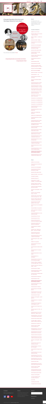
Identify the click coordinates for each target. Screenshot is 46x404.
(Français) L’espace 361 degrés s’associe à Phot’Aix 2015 (35, 367)
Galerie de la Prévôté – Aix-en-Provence (36, 72)
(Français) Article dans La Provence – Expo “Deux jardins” (36, 346)
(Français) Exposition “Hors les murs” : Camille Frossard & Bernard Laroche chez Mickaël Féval (36, 337)
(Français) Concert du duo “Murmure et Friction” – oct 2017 (36, 266)
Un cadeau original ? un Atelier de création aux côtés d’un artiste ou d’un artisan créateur (36, 321)
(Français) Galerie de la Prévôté (35, 63)
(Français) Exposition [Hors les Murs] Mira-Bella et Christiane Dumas (36, 121)
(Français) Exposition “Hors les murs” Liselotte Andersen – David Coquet (36, 292)
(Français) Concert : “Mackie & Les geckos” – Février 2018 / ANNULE (36, 230)
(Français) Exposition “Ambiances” (36, 286)
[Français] (41, 1)
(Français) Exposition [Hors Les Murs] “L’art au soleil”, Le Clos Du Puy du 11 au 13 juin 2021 (36, 89)
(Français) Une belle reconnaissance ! (36, 334)
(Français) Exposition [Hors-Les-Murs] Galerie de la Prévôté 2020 (36, 92)
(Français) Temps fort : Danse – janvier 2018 (36, 239)
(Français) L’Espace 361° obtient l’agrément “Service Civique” (35, 202)
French (16, 52)
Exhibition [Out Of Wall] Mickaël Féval (36, 115)
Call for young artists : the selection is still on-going (36, 210)
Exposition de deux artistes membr (36, 50)
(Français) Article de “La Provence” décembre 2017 (36, 244)
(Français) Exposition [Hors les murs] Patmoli (36, 146)
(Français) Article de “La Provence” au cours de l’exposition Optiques (36, 260)
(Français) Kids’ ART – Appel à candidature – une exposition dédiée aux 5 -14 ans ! (36, 181)
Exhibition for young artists (35, 241)
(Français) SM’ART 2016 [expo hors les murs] (36, 350)
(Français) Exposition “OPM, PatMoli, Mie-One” (36, 289)
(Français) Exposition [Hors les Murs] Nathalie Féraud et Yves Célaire (36, 133)
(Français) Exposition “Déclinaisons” (36, 276)
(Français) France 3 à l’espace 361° (36, 323)
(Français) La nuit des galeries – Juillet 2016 (36, 340)
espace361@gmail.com (9, 392)
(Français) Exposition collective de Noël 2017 (36, 247)
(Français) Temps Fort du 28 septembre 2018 (36, 205)
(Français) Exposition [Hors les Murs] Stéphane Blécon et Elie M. (36, 130)
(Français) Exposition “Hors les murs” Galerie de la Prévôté (36, 353)
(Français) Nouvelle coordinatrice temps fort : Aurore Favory (36, 274)
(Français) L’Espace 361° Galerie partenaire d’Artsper (35, 53)
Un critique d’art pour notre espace (36, 383)
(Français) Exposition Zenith (35, 61)
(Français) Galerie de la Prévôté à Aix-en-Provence (36, 42)
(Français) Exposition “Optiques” (35, 268)
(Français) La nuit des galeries (35, 374)
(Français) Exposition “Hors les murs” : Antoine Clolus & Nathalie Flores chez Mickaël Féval (36, 356)
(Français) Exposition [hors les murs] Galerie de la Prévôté (15, 58)
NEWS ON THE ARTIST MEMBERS (35, 70)
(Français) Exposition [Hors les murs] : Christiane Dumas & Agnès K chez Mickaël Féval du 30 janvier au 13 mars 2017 (36, 155)
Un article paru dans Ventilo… (35, 381)
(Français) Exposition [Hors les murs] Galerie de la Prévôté (36, 107)
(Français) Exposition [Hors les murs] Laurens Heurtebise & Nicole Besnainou (36, 149)
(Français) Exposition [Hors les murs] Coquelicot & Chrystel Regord (36, 142)
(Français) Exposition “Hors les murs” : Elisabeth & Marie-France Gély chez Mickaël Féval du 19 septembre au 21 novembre (36, 332)
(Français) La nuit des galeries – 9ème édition (36, 190)
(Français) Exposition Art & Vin (35, 218)
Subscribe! (33, 398)
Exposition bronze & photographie (36, 167)
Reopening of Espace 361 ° (35, 178)
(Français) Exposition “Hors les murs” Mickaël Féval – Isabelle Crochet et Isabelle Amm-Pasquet (36, 313)
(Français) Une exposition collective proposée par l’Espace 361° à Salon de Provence (36, 66)
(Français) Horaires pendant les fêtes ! (36, 318)
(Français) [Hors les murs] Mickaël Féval (36, 102)
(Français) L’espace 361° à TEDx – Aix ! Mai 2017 (36, 310)
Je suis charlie (33, 379)
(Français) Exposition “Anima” (21, 60)
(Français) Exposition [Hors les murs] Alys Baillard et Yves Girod (36, 124)
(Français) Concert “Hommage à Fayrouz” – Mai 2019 (35, 193)
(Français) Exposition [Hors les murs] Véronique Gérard (36, 139)
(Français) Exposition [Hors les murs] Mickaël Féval (36, 110)
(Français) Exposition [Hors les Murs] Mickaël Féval (36, 118)
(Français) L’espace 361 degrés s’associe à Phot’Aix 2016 (35, 326)
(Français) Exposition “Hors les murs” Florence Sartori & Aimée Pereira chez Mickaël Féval (36, 359)
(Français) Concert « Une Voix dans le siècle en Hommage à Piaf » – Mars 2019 (36, 196)
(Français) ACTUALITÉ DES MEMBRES (36, 68)
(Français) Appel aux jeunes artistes (36, 372)
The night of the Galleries (34, 176)
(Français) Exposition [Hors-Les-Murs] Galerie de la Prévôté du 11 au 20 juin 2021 (36, 86)
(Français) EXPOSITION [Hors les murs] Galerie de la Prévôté (36, 127)
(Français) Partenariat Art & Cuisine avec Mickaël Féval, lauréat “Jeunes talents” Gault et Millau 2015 (36, 370)
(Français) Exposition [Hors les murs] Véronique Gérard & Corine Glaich (36, 152)
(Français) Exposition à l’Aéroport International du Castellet (35, 48)
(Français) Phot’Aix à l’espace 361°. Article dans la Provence (36, 343)
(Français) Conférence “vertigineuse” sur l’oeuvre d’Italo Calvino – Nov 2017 (36, 263)
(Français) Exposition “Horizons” (35, 216)
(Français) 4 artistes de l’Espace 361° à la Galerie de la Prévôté (36, 56)
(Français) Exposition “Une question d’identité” (36, 250)
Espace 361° (29, 1)
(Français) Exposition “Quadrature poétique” (36, 227)
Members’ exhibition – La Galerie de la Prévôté (36, 37)
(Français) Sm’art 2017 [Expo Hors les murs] (36, 307)
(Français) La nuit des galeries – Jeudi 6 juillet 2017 (36, 297)
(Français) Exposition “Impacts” (35, 294)
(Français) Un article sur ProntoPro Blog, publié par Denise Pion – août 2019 (36, 184)
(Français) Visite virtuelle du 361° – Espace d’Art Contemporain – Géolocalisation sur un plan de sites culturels (36, 224)
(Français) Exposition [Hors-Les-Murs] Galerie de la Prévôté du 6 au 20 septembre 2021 (36, 83)
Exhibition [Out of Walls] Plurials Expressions (35, 113)
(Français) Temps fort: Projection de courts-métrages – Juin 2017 (36, 304)
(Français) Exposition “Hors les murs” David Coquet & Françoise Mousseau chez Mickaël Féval (36, 364)
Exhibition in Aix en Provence (35, 31)
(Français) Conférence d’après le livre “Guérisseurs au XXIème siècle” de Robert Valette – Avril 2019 (36, 199)
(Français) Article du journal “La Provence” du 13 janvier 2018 (35, 233)
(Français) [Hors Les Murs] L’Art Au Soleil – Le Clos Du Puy (36, 95)
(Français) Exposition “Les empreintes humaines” (36, 300)
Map (38, 1)
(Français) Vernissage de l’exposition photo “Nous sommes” (36, 187)
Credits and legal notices (15, 402)
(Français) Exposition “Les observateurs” (34, 257)
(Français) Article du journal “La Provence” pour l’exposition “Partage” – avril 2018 (36, 221)
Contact (34, 1)
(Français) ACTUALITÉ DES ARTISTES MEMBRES (36, 80)
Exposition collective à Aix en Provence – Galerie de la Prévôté (36, 34)
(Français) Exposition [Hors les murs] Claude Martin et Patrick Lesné (36, 136)
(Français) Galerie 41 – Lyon (35, 74)
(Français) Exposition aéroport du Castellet (36, 59)
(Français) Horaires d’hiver (34, 361)
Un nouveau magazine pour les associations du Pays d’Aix (35, 377)
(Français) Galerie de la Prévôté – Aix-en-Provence (36, 77)
